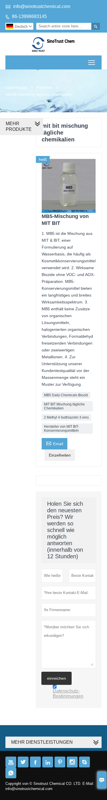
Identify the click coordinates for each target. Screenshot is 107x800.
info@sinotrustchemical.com (41, 6)
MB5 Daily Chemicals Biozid (66, 395)
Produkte (44, 87)
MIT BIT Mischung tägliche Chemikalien (64, 406)
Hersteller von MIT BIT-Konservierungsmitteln (61, 429)
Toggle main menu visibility (92, 62)
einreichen (56, 678)
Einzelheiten (60, 455)
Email (54, 443)
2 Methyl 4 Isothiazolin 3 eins (66, 417)
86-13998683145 (29, 16)
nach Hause (16, 87)
